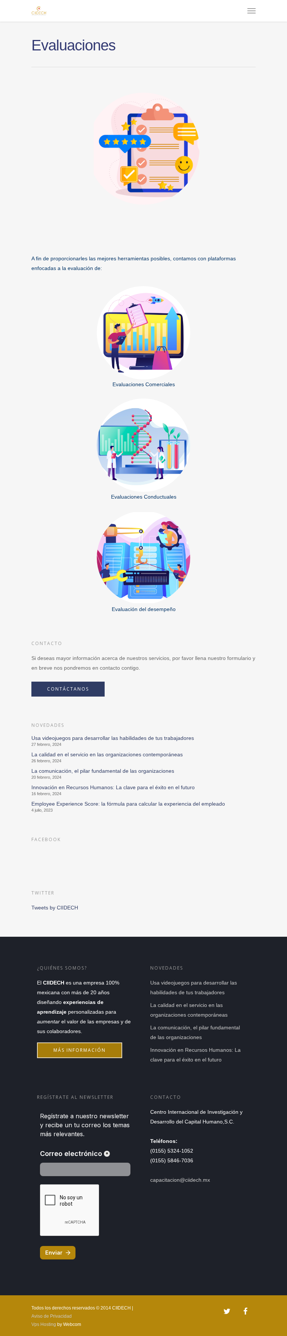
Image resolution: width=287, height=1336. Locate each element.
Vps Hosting (43, 1324)
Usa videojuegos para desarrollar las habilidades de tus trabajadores (112, 738)
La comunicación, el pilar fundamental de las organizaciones (102, 771)
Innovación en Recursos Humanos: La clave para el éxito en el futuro (113, 787)
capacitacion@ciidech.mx (180, 1180)
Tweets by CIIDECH (54, 908)
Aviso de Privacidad (51, 1316)
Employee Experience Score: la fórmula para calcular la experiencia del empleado (128, 804)
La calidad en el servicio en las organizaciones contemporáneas (107, 754)
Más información (79, 1050)
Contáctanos (68, 689)
